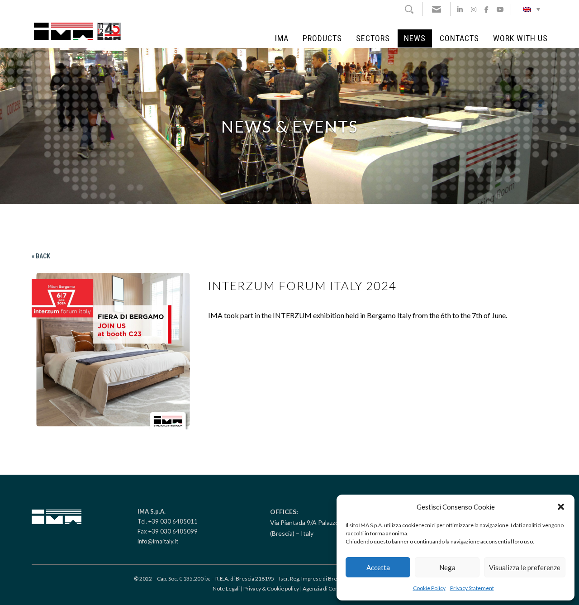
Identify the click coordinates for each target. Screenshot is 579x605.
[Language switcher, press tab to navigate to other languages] (531, 9)
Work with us (520, 38)
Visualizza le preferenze (524, 567)
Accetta (378, 567)
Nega (447, 567)
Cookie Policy (429, 588)
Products (322, 38)
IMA (282, 38)
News (415, 38)
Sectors (373, 38)
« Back (41, 256)
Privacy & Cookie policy (271, 588)
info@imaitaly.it (158, 541)
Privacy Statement (472, 588)
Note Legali (226, 588)
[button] (560, 506)
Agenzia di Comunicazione (335, 588)
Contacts (459, 38)
